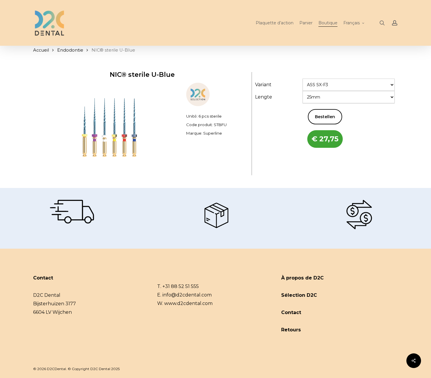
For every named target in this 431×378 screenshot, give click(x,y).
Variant (263, 84)
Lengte (263, 97)
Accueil (41, 50)
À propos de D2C (302, 278)
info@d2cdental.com (187, 295)
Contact (291, 312)
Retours (291, 330)
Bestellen (325, 116)
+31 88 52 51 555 (180, 286)
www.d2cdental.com (188, 303)
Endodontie (70, 50)
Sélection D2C (299, 295)
